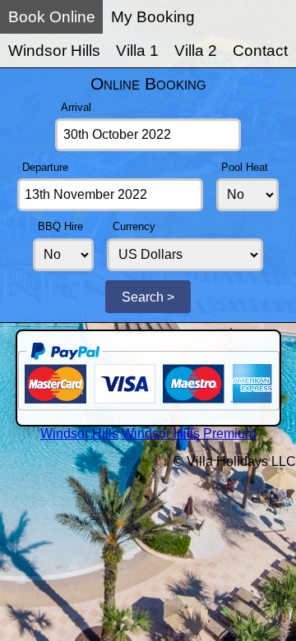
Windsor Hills (54, 50)
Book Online (51, 16)
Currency (134, 226)
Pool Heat (244, 167)
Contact (260, 50)
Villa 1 (137, 50)
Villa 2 (195, 50)
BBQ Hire (60, 226)
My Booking (153, 16)
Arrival (76, 107)
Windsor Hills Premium (189, 433)
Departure (45, 167)
